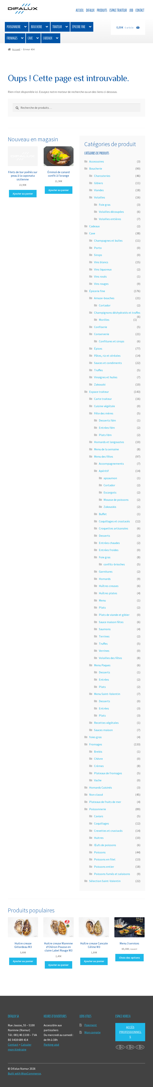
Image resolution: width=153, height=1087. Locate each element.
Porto (98, 248)
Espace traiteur (118, 10)
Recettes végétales (106, 723)
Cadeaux (47, 38)
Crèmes (99, 766)
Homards (105, 579)
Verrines (104, 650)
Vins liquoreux (103, 269)
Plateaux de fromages (108, 773)
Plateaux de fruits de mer (105, 802)
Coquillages (101, 823)
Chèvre (98, 758)
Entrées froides (108, 550)
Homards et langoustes (109, 442)
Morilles (104, 320)
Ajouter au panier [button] (23, 193)
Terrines (104, 636)
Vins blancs (101, 262)
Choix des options (129, 957)
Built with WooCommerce (24, 1073)
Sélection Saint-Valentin (105, 881)
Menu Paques (102, 665)
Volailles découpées (111, 212)
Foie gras (104, 204)
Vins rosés (100, 276)
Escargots (110, 492)
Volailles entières (110, 219)
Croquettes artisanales (113, 528)
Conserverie (101, 334)
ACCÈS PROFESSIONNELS (130, 1032)
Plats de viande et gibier (114, 615)
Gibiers (98, 183)
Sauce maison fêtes (111, 622)
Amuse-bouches (104, 298)
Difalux (90, 10)
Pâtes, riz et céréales (107, 355)
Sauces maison (103, 730)
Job (131, 10)
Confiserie (100, 327)
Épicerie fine (78, 26)
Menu (102, 600)
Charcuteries (102, 176)
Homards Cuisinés (100, 787)
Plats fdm (105, 435)
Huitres (99, 838)
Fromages (12, 38)
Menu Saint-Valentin (107, 694)
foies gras (95, 737)
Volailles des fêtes (110, 658)
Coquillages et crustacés (114, 521)
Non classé (96, 794)
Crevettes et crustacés (108, 831)
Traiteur (57, 26)
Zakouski (99, 384)
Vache (98, 780)
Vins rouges (101, 284)
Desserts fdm (107, 420)
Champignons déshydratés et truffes (117, 312)
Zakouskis (110, 507)
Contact (139, 10)
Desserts (104, 535)
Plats (102, 607)
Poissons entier (104, 866)
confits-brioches (114, 564)
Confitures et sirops (111, 341)
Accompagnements (111, 463)
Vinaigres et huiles (105, 377)
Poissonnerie (14, 26)
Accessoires (96, 161)
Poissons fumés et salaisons (112, 874)
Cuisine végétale (104, 406)
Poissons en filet (104, 859)
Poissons (100, 852)
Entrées (104, 679)
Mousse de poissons (116, 500)
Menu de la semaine (106, 449)
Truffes (98, 370)
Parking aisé (51, 1044)
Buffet (103, 514)
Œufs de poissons (105, 845)
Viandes (99, 190)
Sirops (98, 255)
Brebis (98, 751)
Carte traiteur (103, 399)
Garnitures (106, 571)
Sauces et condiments (108, 363)
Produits (102, 10)
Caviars (98, 816)
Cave (30, 38)
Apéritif (104, 471)
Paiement (90, 1025)
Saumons (105, 629)
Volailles (99, 197)
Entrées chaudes (109, 543)
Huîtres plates (108, 593)
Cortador (104, 305)
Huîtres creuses (108, 586)
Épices (98, 348)
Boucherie (36, 26)
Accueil (80, 10)
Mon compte (92, 1032)
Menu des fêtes (103, 456)
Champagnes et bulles (108, 240)
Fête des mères (103, 413)
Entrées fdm (107, 427)
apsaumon (110, 478)
